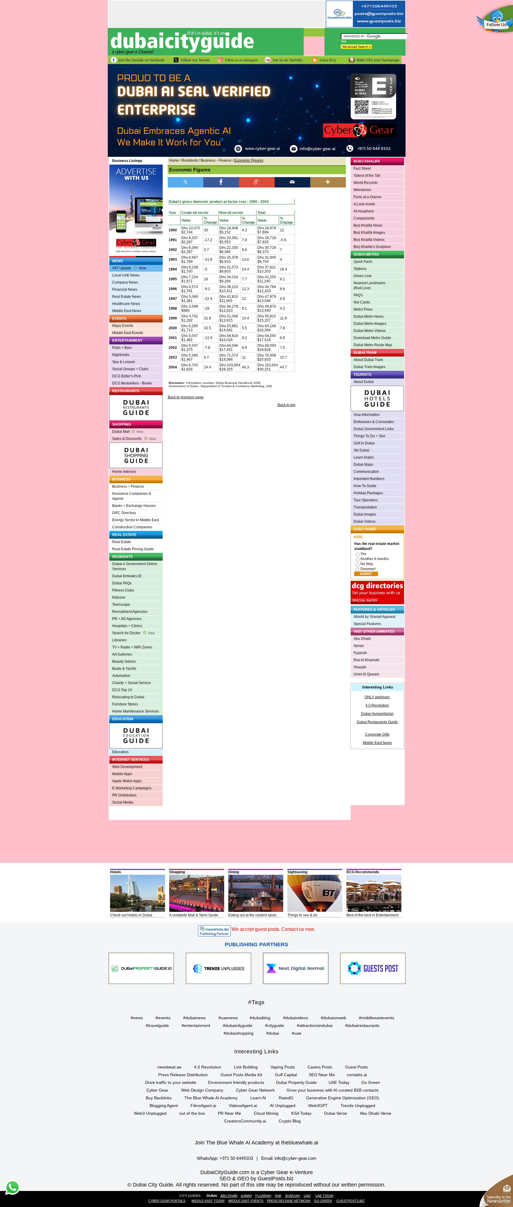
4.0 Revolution (377, 705)
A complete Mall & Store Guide (193, 915)
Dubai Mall (127, 432)
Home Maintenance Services (135, 711)
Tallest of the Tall (367, 176)
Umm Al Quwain (366, 674)
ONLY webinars (377, 697)
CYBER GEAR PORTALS (166, 1201)
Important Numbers (369, 479)
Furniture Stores (125, 704)
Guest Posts (356, 1067)
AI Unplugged (282, 1105)
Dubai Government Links (374, 429)
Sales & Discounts (134, 439)
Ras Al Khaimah (366, 660)
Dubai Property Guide (296, 1082)
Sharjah (360, 667)
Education (120, 752)
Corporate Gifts (377, 734)
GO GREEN (323, 1201)
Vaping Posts (282, 1067)
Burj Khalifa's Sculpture (372, 247)
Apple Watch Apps (127, 781)
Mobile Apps (122, 774)
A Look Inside (364, 204)
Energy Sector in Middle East (135, 520)
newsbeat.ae (169, 1067)
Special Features (367, 624)
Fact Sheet (362, 168)
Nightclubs (120, 355)
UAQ (307, 1196)
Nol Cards (362, 302)
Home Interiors (124, 472)
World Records (366, 183)
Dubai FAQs (122, 583)
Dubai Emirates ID (127, 576)
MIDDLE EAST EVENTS (245, 1201)
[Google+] (257, 181)
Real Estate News (126, 297)
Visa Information (367, 415)
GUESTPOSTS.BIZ (350, 1201)
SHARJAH (292, 1196)
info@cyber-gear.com (295, 1158)
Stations (360, 269)
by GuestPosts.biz (272, 1178)
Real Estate (121, 542)
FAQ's (358, 295)
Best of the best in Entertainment (372, 915)
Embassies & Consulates (374, 422)
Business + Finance (128, 486)
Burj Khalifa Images (369, 232)
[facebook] (221, 181)
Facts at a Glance (367, 197)
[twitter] (185, 181)
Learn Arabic (364, 457)
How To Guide (365, 486)
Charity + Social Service (131, 683)
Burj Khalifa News (368, 225)
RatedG (286, 1097)
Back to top (286, 405)
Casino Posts (320, 1067)
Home (174, 160)
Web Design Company (202, 1090)
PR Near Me (229, 1113)
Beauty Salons (124, 661)
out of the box (192, 1113)
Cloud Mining (266, 1113)
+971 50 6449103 (236, 1158)
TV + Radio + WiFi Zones (132, 647)
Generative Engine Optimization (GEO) (342, 1097)
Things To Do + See (369, 436)
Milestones (362, 190)
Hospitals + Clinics (127, 626)
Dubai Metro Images (370, 324)
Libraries (119, 640)
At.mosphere (364, 211)
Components (364, 218)
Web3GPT (318, 1105)
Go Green (370, 1082)
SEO (225, 1178)
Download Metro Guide (372, 338)
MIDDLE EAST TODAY (208, 1201)
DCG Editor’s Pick (126, 376)
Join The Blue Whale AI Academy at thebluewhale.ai (256, 1143)
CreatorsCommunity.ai (245, 1121)
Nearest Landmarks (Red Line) (369, 285)
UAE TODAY (324, 1196)
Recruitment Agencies (130, 612)
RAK (278, 1196)
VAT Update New (129, 268)
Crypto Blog (290, 1121)
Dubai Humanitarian (377, 714)
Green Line (363, 276)
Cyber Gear (157, 1090)
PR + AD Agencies (127, 619)
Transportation (365, 507)
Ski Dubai (361, 450)
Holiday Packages (368, 493)
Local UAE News (126, 275)
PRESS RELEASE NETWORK (289, 1201)
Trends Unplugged (358, 1105)
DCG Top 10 (122, 690)
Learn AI (258, 1097)
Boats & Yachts (124, 669)
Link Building (246, 1067)
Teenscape (121, 604)
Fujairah (360, 653)
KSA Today (301, 1113)
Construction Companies (132, 527)
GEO (243, 1178)
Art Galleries (122, 654)
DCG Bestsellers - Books (132, 383)
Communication (366, 472)
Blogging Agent (164, 1105)
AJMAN (246, 1196)
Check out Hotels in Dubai (131, 915)
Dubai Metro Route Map (373, 345)
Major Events (122, 326)
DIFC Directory (124, 513)
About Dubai (364, 382)
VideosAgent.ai (243, 1105)
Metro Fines (363, 309)
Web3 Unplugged (150, 1113)
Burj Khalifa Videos (369, 240)
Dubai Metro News (369, 316)
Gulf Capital (286, 1074)
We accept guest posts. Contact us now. (273, 929)
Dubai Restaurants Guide (377, 722)
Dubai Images (365, 514)
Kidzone (119, 597)
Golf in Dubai (364, 443)
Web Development (127, 767)
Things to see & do (302, 915)
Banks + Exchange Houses (134, 506)
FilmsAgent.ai (203, 1105)
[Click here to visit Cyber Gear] (257, 156)
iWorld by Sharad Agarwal (374, 617)
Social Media (122, 802)
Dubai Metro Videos (370, 331)
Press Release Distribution (183, 1074)
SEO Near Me (322, 1074)
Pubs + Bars (122, 348)
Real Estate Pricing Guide (133, 549)
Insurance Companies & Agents (131, 496)
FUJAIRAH (263, 1196)
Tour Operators (366, 500)
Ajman (359, 646)
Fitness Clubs (123, 590)
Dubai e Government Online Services (134, 566)
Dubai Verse (335, 1113)
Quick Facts (363, 262)
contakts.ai (357, 1074)
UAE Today (339, 1082)
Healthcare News (126, 304)
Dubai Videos (365, 521)
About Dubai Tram (368, 360)
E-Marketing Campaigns (131, 788)
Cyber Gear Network (255, 1090)
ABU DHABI (229, 1196)
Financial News (124, 289)
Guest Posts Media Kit (241, 1074)
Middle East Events (127, 333)
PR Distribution (124, 795)
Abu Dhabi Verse (375, 1113)
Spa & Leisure (123, 362)
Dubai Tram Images (369, 367)
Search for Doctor (133, 633)
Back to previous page (186, 397)
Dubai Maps (363, 464)
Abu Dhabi (362, 639)
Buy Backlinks (159, 1097)
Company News (125, 282)
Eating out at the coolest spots (252, 915)
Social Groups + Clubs (130, 369)
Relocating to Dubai (128, 697)
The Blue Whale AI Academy (211, 1097)
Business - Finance (216, 160)
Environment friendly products (236, 1082)
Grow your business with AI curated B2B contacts (332, 1090)
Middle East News (126, 311)
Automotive (121, 676)
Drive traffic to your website (170, 1082)
